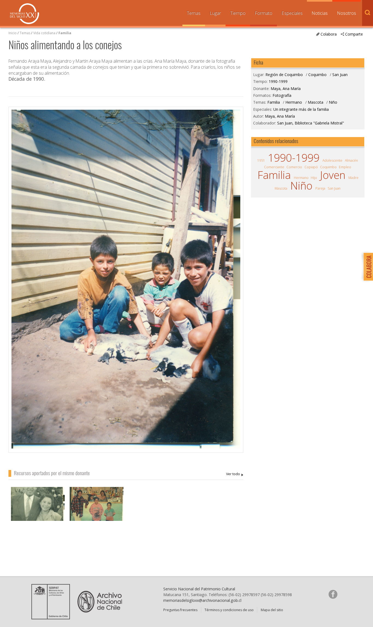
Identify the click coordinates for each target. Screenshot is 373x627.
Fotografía (282, 95)
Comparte (354, 34)
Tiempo (237, 13)
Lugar (215, 13)
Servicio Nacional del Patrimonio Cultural (199, 588)
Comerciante (274, 167)
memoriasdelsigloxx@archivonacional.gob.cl (202, 600)
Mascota (315, 102)
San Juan (340, 74)
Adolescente (332, 160)
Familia (64, 33)
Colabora (329, 34)
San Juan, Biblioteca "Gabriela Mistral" (310, 123)
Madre (353, 177)
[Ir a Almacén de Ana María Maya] (96, 508)
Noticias (320, 13)
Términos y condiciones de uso (229, 610)
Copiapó (311, 167)
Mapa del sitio (272, 610)
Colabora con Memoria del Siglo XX (367, 266)
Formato (263, 13)
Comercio (294, 167)
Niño (333, 102)
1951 (261, 160)
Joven (332, 175)
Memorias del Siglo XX (24, 14)
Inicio (12, 33)
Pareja (320, 188)
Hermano (293, 102)
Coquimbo (317, 74)
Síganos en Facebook (332, 594)
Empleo (345, 167)
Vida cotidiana (44, 33)
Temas (193, 13)
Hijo (314, 177)
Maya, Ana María (234, 474)
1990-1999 (278, 81)
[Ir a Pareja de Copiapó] (38, 508)
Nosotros (346, 13)
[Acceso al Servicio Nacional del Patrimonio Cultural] (52, 617)
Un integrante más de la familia (301, 109)
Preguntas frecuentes (180, 610)
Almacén (351, 160)
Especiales (292, 13)
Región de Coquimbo (284, 74)
